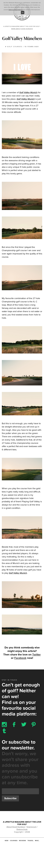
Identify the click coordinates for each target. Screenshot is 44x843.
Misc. (37, 840)
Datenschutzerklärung (16, 10)
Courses (13, 840)
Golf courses (14, 46)
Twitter (36, 654)
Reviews (22, 840)
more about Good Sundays (22, 29)
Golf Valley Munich (28, 92)
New (6, 840)
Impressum (32, 827)
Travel (30, 840)
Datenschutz (22, 829)
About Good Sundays (15, 827)
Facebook (20, 658)
